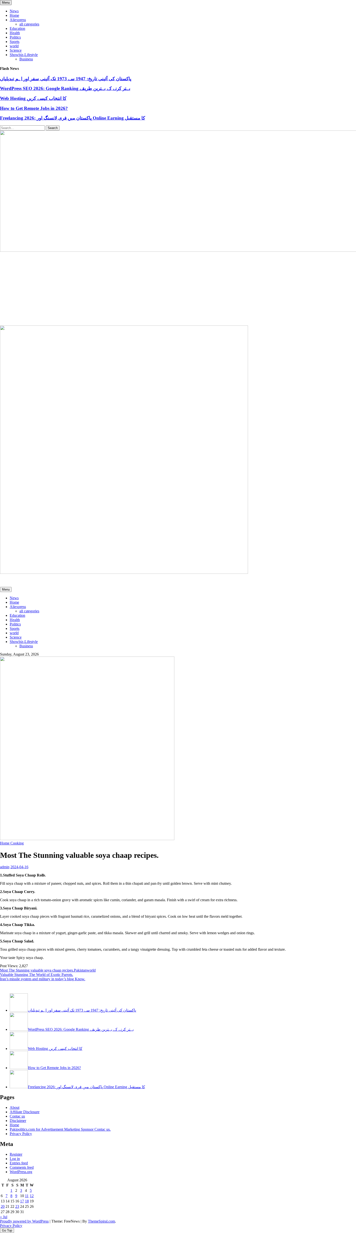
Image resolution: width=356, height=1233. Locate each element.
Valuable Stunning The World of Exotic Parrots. (36, 975)
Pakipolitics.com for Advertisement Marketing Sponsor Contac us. (60, 1129)
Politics (15, 37)
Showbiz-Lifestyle (24, 55)
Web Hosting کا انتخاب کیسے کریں (33, 98)
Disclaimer (18, 1121)
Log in (15, 1159)
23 (17, 1206)
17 (22, 1201)
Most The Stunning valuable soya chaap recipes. (37, 970)
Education (17, 28)
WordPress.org (21, 1172)
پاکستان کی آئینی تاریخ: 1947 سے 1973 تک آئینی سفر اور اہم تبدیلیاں (65, 78)
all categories (29, 24)
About (14, 1107)
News (14, 11)
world (14, 46)
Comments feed (22, 1167)
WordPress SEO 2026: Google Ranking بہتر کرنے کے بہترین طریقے (65, 88)
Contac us (17, 1116)
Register (16, 1154)
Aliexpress (18, 20)
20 (3, 1206)
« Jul (3, 1217)
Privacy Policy (21, 1134)
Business (26, 59)
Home (14, 15)
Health (15, 33)
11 (27, 1196)
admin (4, 867)
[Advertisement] (178, 289)
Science (16, 50)
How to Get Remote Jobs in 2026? (34, 108)
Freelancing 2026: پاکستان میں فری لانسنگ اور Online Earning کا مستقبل (72, 118)
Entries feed (19, 1163)
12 (32, 1196)
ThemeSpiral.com (101, 1221)
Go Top (7, 1230)
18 (27, 1201)
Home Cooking (12, 843)
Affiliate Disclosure (24, 1112)
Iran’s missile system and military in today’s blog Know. (42, 979)
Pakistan (80, 970)
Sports (14, 42)
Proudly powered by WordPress (24, 1221)
